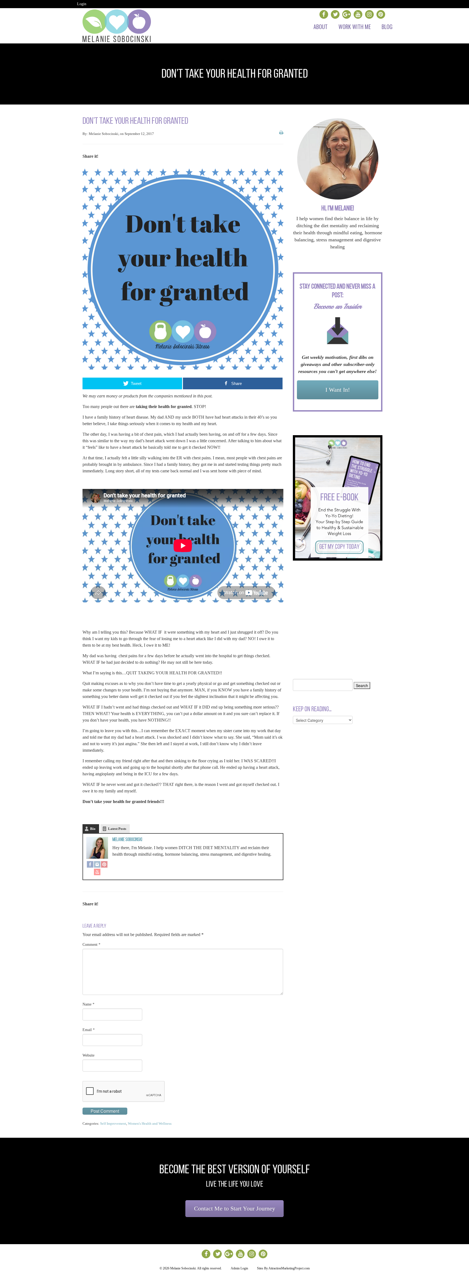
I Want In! (337, 389)
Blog (387, 27)
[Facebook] (90, 865)
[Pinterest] (104, 865)
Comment (91, 945)
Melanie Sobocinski (127, 839)
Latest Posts (117, 829)
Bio (93, 829)
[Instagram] (97, 865)
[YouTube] (97, 872)
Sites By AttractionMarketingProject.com (283, 1268)
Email (89, 1030)
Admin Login (239, 1268)
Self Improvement (113, 1123)
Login (81, 4)
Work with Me (354, 27)
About (320, 27)
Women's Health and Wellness (150, 1123)
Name (88, 1004)
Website (88, 1055)
